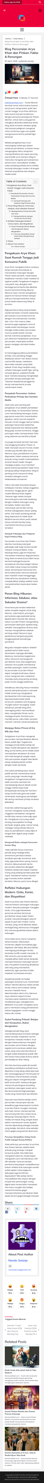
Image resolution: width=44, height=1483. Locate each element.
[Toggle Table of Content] (34, 182)
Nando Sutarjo (27, 61)
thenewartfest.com (14, 102)
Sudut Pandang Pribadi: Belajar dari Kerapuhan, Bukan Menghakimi (23, 229)
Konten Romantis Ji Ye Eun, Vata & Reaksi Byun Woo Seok (20, 1454)
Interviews (9, 1316)
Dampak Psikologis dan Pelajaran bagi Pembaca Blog (24, 202)
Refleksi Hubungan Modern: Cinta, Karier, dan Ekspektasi (20, 222)
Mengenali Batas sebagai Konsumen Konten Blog (23, 217)
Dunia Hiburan (19, 1319)
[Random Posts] (4, 10)
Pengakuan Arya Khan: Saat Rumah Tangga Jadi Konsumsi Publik (20, 188)
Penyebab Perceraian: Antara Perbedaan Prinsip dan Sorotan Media (23, 196)
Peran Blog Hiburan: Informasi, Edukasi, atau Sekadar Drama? (21, 207)
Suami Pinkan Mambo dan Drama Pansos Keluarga (20, 1412)
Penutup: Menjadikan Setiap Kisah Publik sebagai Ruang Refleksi (24, 236)
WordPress (35, 1479)
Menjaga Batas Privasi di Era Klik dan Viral (23, 212)
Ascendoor (15, 1479)
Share (10, 241)
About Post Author (16, 244)
